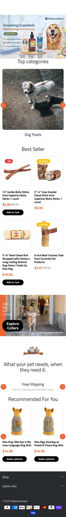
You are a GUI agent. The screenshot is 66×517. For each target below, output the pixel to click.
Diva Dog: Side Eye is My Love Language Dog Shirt (16, 443)
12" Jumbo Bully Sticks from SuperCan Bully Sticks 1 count (15, 195)
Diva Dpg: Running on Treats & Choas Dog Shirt (48, 443)
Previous (3, 105)
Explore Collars (13, 326)
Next (62, 105)
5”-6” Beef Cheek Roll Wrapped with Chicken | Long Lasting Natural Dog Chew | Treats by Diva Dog (16, 262)
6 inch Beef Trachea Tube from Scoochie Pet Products (49, 258)
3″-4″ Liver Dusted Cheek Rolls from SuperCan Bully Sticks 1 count (48, 197)
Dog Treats (33, 134)
